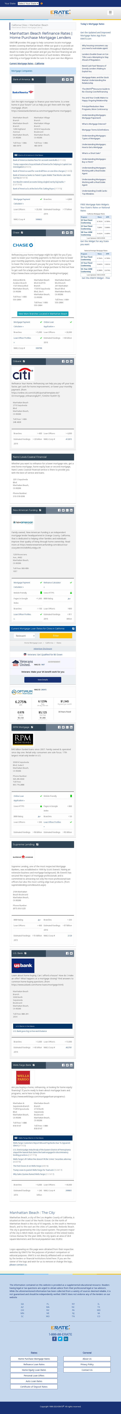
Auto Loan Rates (34, 1381)
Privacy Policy (87, 1364)
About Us (87, 1358)
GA (22, 1303)
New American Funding (25, 510)
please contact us (18, 1264)
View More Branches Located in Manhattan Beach (43, 313)
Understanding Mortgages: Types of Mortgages (94, 137)
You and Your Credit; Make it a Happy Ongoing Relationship (95, 99)
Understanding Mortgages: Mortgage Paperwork (94, 116)
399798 (39, 348)
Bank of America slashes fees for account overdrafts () (39, 160)
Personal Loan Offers (34, 1375)
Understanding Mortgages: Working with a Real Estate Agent (94, 170)
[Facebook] (63, 79)
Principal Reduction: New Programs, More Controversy (95, 107)
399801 (69, 1190)
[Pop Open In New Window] (72, 628)
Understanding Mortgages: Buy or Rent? (94, 160)
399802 (39, 219)
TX (98, 1307)
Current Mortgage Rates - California (27, 63)
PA (73, 1310)
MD (98, 1310)
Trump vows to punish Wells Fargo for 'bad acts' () (37, 1170)
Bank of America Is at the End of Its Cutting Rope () (37, 188)
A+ (69, 598)
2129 (70, 935)
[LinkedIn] (71, 79)
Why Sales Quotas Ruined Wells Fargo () (33, 1174)
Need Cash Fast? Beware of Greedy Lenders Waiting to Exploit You (94, 68)
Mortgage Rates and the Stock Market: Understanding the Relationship (95, 80)
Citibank (17, 361)
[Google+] (67, 510)
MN (22, 1313)
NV (47, 1310)
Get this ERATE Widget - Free (96, 278)
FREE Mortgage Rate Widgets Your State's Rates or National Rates (95, 207)
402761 (69, 1047)
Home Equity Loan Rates (34, 1370)
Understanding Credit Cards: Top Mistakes (94, 192)
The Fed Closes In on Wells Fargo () (30, 1166)
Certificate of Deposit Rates (34, 1386)
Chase (16, 232)
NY (73, 1303)
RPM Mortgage (21, 727)
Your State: (11, 3)
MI (47, 1313)
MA (47, 1307)
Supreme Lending (24, 844)
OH (22, 1310)
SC (22, 1316)
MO (48, 1316)
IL (99, 1303)
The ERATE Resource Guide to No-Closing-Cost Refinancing (96, 90)
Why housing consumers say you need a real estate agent (95, 47)
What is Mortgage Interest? (94, 124)
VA (99, 1313)
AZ (22, 1307)
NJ (73, 1313)
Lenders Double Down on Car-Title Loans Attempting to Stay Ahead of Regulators (95, 57)
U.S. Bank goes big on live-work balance (30, 1031)
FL (48, 1303)
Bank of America (22, 79)
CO (98, 1316)
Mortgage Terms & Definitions (95, 129)
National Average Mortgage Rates (95, 250)
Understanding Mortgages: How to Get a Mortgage (94, 145)
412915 (69, 439)
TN (73, 1316)
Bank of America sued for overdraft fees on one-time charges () (42, 171)
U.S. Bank (18, 953)
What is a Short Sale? (91, 153)
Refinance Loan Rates (34, 1364)
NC (73, 1307)
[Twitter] (67, 79)
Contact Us (87, 1370)
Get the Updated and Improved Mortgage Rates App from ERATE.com (95, 35)
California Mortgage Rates (96, 214)
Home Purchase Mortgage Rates (34, 1358)
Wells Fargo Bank (22, 1065)
